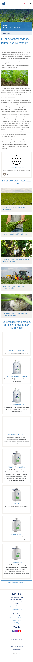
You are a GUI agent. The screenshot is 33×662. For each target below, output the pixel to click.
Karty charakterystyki (16, 639)
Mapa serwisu (16, 649)
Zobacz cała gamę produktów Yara (16, 582)
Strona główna (5, 8)
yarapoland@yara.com (16, 606)
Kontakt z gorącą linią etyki (16, 646)
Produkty (16, 623)
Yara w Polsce (16, 620)
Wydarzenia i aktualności (16, 617)
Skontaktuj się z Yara (16, 609)
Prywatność (16, 642)
